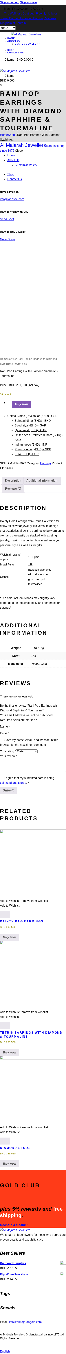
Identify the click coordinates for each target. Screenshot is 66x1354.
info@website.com (12, 199)
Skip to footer (28, 2)
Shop (11, 134)
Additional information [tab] (41, 480)
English (5, 1351)
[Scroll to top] (2, 1346)
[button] (24, 343)
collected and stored (13, 782)
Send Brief (7, 219)
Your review (8, 756)
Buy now (21, 404)
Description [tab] (13, 480)
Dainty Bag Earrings (21, 921)
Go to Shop (7, 239)
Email (4, 733)
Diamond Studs (15, 1147)
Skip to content (9, 2)
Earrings (12, 358)
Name (5, 726)
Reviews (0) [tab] (13, 488)
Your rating (8, 751)
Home (4, 134)
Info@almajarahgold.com (25, 1322)
